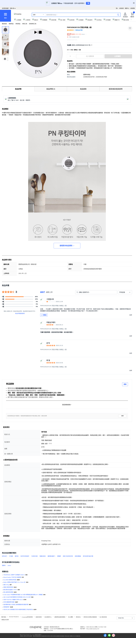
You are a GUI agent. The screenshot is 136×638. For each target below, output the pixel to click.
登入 (117, 8)
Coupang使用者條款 (27, 616)
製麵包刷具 (43, 556)
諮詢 (125, 384)
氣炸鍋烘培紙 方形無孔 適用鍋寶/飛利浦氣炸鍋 (15, 604)
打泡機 (11, 556)
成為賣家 (132, 8)
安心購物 (70, 616)
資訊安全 (78, 616)
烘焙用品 (18, 23)
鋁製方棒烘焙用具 (8, 587)
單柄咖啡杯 (6, 607)
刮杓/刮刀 (4, 556)
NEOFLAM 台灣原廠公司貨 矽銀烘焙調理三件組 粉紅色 (18, 609)
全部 (34, 14)
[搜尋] (118, 15)
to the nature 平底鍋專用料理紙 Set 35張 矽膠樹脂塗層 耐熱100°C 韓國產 (23, 594)
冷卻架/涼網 (34, 556)
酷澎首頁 (4, 23)
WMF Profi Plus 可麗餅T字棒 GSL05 (13, 599)
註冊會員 (121, 8)
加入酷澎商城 (103, 616)
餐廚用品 (11, 23)
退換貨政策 (39, 616)
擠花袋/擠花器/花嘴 (88, 556)
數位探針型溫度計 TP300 (10, 589)
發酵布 (4, 565)
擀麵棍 (59, 556)
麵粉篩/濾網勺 (51, 556)
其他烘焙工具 (32, 23)
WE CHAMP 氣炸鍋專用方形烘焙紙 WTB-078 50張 (17, 597)
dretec (9, 565)
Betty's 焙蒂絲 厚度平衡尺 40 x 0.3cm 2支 (14, 582)
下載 (88, 3)
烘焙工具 (24, 23)
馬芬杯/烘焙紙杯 (25, 556)
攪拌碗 (16, 556)
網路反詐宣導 (5, 619)
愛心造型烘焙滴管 (8, 592)
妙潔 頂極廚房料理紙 (9, 602)
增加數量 (74, 57)
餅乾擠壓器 (78, 556)
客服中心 (127, 8)
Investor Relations (14, 616)
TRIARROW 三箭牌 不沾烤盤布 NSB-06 (14, 575)
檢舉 (122, 416)
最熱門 (42, 292)
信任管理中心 (48, 616)
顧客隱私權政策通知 (60, 616)
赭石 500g (6, 584)
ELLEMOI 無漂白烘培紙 (9, 580)
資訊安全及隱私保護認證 (90, 616)
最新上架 (49, 292)
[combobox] (125, 292)
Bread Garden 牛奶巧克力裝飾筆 (12, 577)
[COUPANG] (35, 627)
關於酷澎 (3, 616)
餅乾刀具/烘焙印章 (68, 556)
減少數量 (74, 55)
